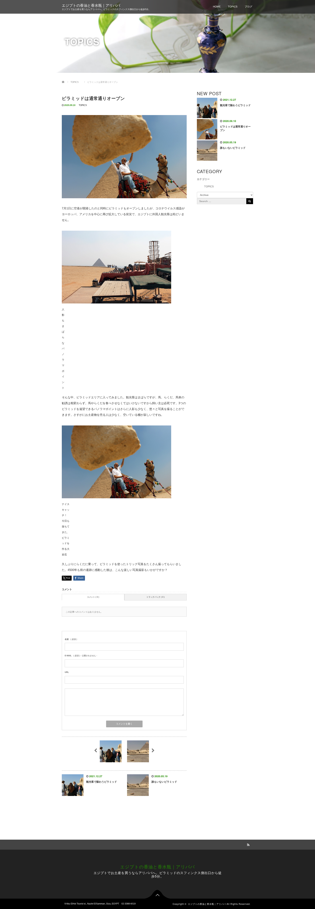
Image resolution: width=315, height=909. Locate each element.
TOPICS (232, 6)
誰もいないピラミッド (164, 781)
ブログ (248, 6)
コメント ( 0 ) (93, 597)
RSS (247, 844)
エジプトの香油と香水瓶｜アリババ (91, 5)
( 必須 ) (71, 639)
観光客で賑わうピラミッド (101, 781)
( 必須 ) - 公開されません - (81, 655)
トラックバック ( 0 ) (155, 597)
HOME (217, 6)
